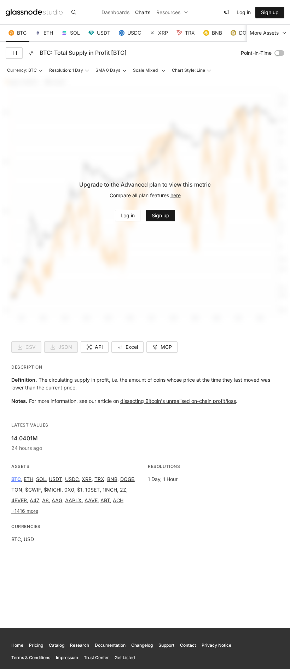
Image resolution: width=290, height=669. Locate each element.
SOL (41, 479)
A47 (34, 500)
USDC (72, 479)
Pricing (36, 645)
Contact (188, 645)
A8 (45, 500)
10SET (92, 490)
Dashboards (115, 12)
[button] (17, 33)
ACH (118, 500)
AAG (57, 500)
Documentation (110, 645)
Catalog (56, 645)
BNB (112, 479)
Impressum (67, 657)
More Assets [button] (264, 33)
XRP (87, 479)
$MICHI (53, 490)
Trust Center (96, 657)
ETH (28, 479)
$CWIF (33, 490)
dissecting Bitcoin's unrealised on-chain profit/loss (178, 401)
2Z (123, 490)
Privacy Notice (216, 645)
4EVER (19, 500)
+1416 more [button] (24, 511)
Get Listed (125, 657)
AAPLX (73, 500)
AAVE (91, 500)
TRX (99, 479)
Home (17, 645)
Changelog (142, 645)
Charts (143, 12)
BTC (16, 479)
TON (16, 490)
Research (79, 645)
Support (166, 645)
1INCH (110, 490)
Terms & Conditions (30, 657)
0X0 (69, 490)
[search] (74, 12)
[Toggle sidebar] (14, 53)
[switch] (279, 53)
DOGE (127, 479)
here (175, 195)
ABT (105, 500)
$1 (79, 490)
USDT (55, 479)
